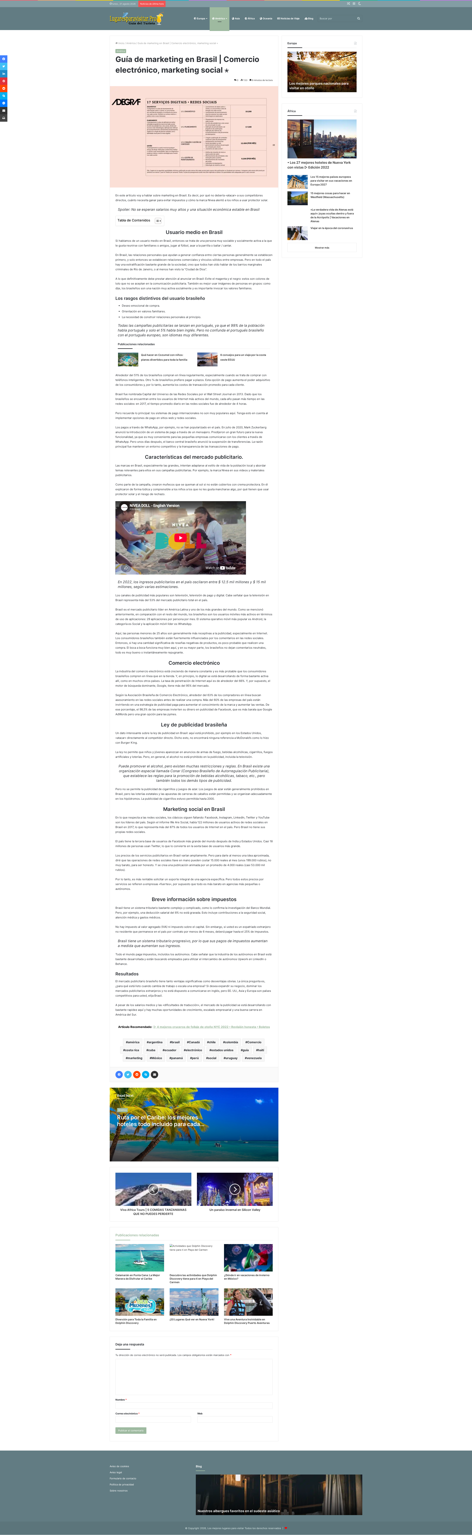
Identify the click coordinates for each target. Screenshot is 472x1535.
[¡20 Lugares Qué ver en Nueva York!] (194, 1302)
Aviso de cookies (119, 1466)
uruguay (231, 1058)
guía (246, 1050)
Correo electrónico (127, 1413)
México (157, 1058)
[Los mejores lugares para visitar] (137, 18)
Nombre (121, 1399)
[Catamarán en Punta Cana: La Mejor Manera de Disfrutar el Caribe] (139, 1258)
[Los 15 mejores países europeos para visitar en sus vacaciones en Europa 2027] (297, 182)
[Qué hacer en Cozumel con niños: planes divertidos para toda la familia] (128, 359)
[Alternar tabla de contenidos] (156, 221)
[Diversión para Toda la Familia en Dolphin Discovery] (139, 1302)
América (220, 18)
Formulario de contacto (123, 1478)
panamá (177, 1058)
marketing (135, 1058)
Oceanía (267, 18)
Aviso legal (116, 1472)
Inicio (121, 43)
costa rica (132, 1050)
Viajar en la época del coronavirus (331, 228)
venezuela (254, 1058)
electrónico (194, 1050)
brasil (176, 1042)
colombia (231, 1042)
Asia (237, 18)
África (251, 18)
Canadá (194, 1042)
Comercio (254, 1042)
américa (133, 1042)
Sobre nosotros (119, 1490)
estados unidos (222, 1050)
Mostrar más (322, 247)
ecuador (170, 1050)
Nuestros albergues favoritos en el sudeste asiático (239, 1511)
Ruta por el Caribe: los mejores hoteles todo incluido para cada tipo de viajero (158, 1124)
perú (195, 1058)
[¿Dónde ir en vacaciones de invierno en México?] (248, 1258)
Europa (200, 18)
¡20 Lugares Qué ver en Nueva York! (192, 1319)
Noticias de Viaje (290, 18)
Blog (310, 18)
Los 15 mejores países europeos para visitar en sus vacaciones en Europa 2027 (331, 180)
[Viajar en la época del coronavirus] (297, 233)
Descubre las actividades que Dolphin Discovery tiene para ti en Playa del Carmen (193, 1279)
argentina (155, 1042)
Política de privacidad (122, 1484)
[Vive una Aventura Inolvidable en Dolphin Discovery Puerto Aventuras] (248, 1302)
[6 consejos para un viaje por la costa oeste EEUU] (207, 359)
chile (212, 1042)
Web (199, 1413)
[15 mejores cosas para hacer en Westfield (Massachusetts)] (297, 198)
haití (261, 1050)
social (212, 1058)
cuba (151, 1050)
